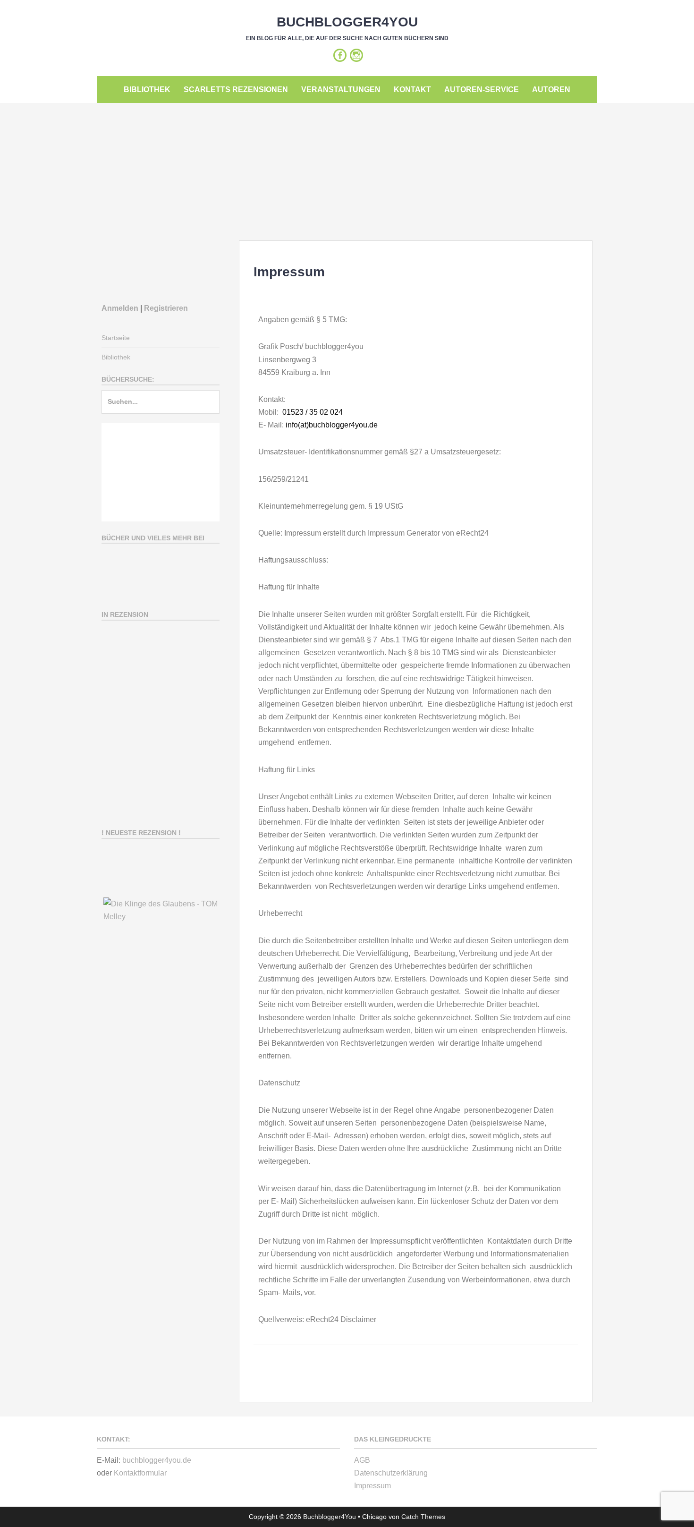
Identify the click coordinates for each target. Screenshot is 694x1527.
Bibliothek (147, 89)
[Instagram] (356, 55)
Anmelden (120, 308)
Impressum (372, 1486)
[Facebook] (340, 55)
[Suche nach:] (161, 406)
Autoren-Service (481, 89)
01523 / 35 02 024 (312, 412)
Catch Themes (423, 1516)
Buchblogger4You (347, 22)
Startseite (116, 337)
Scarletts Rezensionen (236, 89)
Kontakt (412, 89)
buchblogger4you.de (156, 1460)
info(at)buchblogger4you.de (332, 425)
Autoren (551, 89)
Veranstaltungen (341, 89)
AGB (362, 1460)
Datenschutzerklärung (391, 1473)
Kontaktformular (140, 1473)
